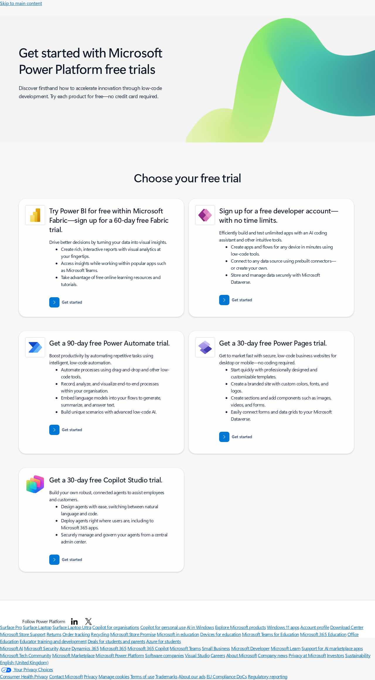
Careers (218, 655)
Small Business (216, 648)
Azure (65, 648)
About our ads (191, 676)
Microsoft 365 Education (323, 634)
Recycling (100, 634)
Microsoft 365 (113, 648)
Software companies (164, 655)
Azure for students (163, 641)
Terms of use (142, 676)
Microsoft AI (11, 648)
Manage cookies (113, 676)
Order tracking (76, 634)
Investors (335, 655)
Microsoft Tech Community (25, 655)
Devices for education (220, 634)
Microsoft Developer (250, 648)
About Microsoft (241, 655)
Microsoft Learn (286, 648)
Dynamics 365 (85, 648)
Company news (272, 655)
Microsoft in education (178, 634)
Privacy (91, 676)
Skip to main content (21, 3)
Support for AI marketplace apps (332, 648)
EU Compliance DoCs (227, 676)
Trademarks (166, 676)
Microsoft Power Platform (120, 655)
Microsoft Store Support (22, 634)
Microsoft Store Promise (133, 634)
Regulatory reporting (267, 676)
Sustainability (357, 655)
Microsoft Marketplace (73, 655)
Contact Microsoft (66, 676)
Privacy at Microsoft (307, 655)
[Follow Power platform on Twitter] (88, 621)
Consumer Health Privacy (24, 676)
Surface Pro (11, 627)
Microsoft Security (41, 648)
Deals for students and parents (116, 641)
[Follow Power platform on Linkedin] (74, 621)
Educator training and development (53, 641)
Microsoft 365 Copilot (148, 648)
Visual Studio (197, 655)
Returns (54, 634)
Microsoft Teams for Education (270, 634)
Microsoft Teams (185, 648)
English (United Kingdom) (24, 662)
